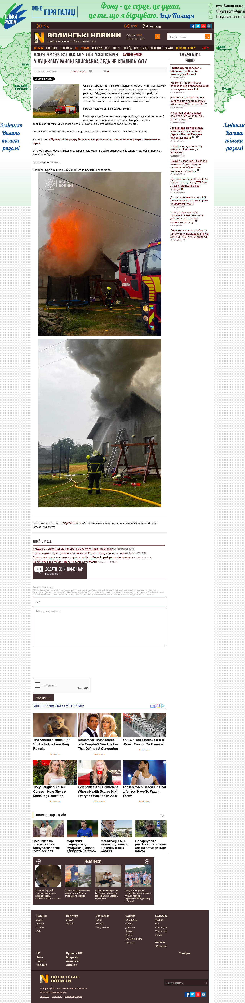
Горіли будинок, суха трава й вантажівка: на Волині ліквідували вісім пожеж (80, 553)
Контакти (57, 996)
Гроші (99, 919)
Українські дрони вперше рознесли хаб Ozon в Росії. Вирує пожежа (187, 115)
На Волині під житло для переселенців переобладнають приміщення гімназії (189, 85)
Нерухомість (102, 927)
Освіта (128, 923)
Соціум (130, 916)
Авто (107, 48)
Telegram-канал (71, 523)
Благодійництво (134, 938)
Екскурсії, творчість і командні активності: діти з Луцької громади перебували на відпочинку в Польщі (188, 166)
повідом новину (186, 48)
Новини (190, 60)
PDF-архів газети (190, 55)
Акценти (156, 48)
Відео (72, 55)
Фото (64, 55)
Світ (38, 931)
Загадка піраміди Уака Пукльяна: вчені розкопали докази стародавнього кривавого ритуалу (187, 217)
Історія (159, 934)
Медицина (131, 919)
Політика (51, 48)
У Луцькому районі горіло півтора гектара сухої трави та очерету (73, 548)
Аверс (205, 48)
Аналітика (53, 55)
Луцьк (39, 919)
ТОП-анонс (161, 946)
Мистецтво (161, 931)
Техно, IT (130, 942)
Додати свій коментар (64, 569)
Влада (69, 919)
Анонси (99, 55)
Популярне (111, 55)
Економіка (66, 48)
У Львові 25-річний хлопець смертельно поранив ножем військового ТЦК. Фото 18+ (188, 100)
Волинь (40, 923)
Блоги (80, 55)
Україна (40, 927)
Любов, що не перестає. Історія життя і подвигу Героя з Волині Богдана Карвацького (106, 894)
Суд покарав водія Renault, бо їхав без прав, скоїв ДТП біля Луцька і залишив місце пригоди (189, 184)
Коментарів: (78, 71)
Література (161, 927)
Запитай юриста (132, 55)
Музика (159, 919)
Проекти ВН (141, 48)
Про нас (44, 996)
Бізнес (99, 923)
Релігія (129, 934)
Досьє (89, 55)
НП (38, 953)
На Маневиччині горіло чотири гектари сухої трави (64, 562)
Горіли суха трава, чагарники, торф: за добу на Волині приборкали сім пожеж (81, 557)
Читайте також (42, 541)
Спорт (116, 48)
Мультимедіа (93, 861)
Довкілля (130, 927)
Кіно (157, 923)
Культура (96, 48)
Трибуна (168, 48)
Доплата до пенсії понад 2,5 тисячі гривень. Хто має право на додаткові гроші (189, 200)
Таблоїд (127, 48)
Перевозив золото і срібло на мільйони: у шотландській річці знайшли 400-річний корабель (189, 233)
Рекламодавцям (73, 996)
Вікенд (128, 931)
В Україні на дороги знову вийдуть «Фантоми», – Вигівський (186, 149)
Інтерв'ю (39, 55)
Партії (69, 923)
